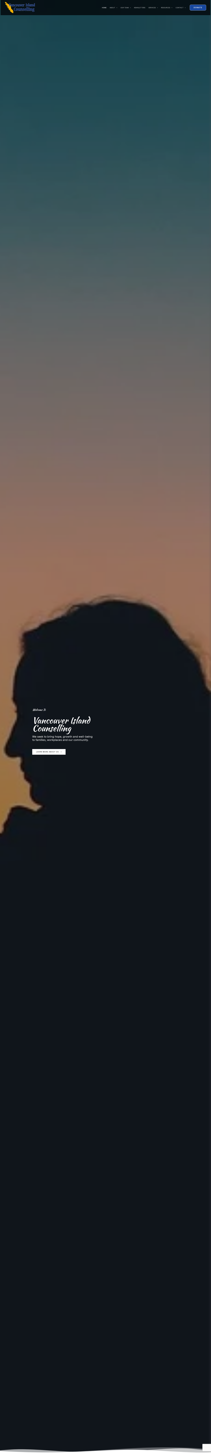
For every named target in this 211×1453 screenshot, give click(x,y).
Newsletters (139, 8)
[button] (116, 7)
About (112, 8)
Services (152, 8)
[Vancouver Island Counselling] (20, 7)
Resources (165, 8)
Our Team (125, 8)
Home (104, 8)
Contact (180, 8)
